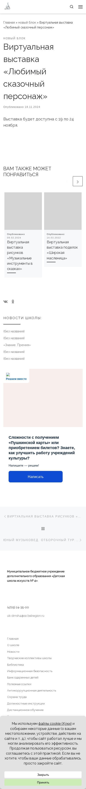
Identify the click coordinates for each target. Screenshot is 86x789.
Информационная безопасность (29, 671)
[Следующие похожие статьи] (78, 181)
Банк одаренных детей (22, 677)
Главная (9, 22)
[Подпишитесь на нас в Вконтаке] (5, 302)
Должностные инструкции (26, 703)
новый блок (27, 22)
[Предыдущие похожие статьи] (67, 181)
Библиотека (15, 664)
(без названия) (14, 331)
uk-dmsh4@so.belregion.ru (25, 615)
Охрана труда (17, 697)
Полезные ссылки (19, 684)
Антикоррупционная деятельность (31, 690)
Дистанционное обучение (25, 710)
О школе (13, 645)
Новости (13, 651)
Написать (35, 477)
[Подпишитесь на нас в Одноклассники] (13, 302)
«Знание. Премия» (17, 345)
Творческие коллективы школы (29, 658)
